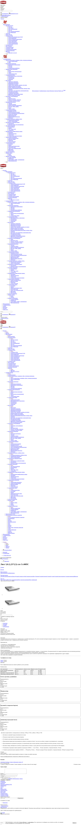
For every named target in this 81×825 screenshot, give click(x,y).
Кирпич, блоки (11, 294)
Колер (12, 212)
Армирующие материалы (14, 279)
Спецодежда (13, 276)
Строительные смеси (13, 284)
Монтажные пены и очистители (17, 217)
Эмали (12, 214)
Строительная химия (13, 216)
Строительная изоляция (13, 251)
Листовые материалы (13, 267)
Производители (4, 790)
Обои (12, 204)
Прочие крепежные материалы (17, 247)
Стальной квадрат (12, 194)
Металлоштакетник (15, 302)
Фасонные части (14, 240)
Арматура (10, 180)
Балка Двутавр (11, 181)
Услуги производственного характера (16, 517)
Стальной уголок (12, 195)
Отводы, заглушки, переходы (17, 241)
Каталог (5, 170)
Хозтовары (13, 274)
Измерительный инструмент (17, 228)
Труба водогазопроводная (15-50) (18, 184)
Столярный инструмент (16, 234)
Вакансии (3, 783)
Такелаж (12, 245)
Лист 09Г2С (13, 174)
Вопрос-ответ (3, 789)
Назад (7, 331)
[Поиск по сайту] (1, 12)
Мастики (12, 207)
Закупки (5, 308)
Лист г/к (12, 173)
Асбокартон (13, 272)
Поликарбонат (14, 268)
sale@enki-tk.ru (5, 558)
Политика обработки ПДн (6, 784)
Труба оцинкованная (15, 187)
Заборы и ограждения (13, 298)
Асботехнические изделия (16, 254)
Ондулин (13, 208)
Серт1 (2, 660)
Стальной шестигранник (13, 196)
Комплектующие (14, 281)
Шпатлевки (13, 291)
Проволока (13, 282)
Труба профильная (15, 185)
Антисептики (14, 220)
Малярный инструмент (16, 225)
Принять (74, 822)
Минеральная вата (15, 257)
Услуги (2, 786)
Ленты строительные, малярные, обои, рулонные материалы (21, 202)
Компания (3, 781)
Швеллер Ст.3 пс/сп (15, 199)
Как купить (3, 792)
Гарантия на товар (4, 795)
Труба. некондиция (15, 188)
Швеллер (10, 198)
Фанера (12, 269)
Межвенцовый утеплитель (16, 258)
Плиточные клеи (14, 289)
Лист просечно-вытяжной (16, 178)
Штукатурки (13, 292)
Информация (3, 785)
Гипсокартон (13, 265)
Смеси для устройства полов (17, 290)
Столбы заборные (14, 299)
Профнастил (13, 300)
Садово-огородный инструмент (17, 277)
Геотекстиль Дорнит (15, 256)
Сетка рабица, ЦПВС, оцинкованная (19, 301)
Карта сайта (3, 791)
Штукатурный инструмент (16, 237)
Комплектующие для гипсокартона (18, 266)
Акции (4, 306)
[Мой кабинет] (1, 316)
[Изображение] (12, 594)
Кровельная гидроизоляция (16, 206)
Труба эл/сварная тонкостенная (17, 186)
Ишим (7, 545)
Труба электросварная (15, 190)
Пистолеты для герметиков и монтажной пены (21, 232)
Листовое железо (12, 172)
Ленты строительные (15, 203)
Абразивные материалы (16, 224)
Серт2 (2, 661)
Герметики (13, 221)
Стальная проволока (12, 197)
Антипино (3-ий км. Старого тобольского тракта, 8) (12, 762)
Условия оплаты (4, 793)
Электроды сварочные (15, 223)
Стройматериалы (9, 200)
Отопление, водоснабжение (14, 238)
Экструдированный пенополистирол (19, 255)
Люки (12, 239)
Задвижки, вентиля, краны (16, 242)
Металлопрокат (9, 171)
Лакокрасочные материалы (14, 211)
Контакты (5, 307)
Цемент (12, 286)
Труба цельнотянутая (15, 189)
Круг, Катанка (11, 193)
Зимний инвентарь (15, 275)
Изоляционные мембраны (16, 210)
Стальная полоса (11, 191)
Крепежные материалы (13, 243)
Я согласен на (12, 778)
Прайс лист (5, 309)
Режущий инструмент (15, 233)
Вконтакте (7, 561)
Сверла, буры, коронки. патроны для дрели (20, 226)
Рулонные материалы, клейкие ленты (16, 260)
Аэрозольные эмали (15, 215)
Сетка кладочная (14, 283)
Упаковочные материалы (16, 262)
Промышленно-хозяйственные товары (16, 273)
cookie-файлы (31, 822)
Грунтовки (13, 285)
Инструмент (11, 222)
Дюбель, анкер (14, 250)
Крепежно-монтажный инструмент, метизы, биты (21, 230)
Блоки (12, 295)
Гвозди (12, 249)
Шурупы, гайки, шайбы (16, 248)
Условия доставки (4, 794)
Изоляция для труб (15, 252)
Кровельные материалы (13, 205)
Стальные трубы (12, 182)
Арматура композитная (16, 280)
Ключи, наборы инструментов (17, 229)
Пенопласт (13, 259)
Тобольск (8, 546)
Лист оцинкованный (15, 176)
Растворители (14, 219)
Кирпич (12, 297)
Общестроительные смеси (16, 288)
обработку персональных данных (15, 778)
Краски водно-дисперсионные (17, 213)
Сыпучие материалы (12, 293)
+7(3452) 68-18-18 (4, 16)
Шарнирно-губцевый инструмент (18, 236)
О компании (3, 782)
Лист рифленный (14, 179)
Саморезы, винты (14, 246)
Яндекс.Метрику (23, 822)
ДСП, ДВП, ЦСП (14, 271)
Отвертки (13, 231)
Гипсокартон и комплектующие (15, 264)
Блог (2, 787)
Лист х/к (12, 177)
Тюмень (7, 547)
